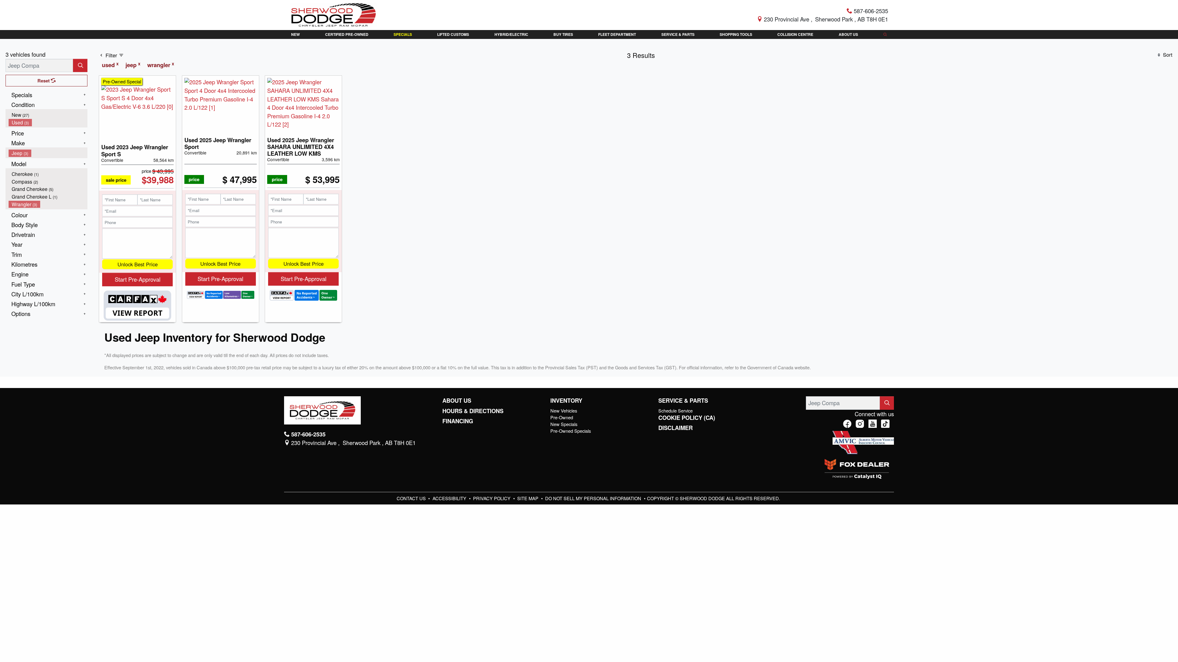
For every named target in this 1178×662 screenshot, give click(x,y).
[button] (296, 34)
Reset (44, 80)
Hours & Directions (472, 411)
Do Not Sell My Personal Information (593, 498)
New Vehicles (563, 410)
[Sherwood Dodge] (333, 14)
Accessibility (450, 498)
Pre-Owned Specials (570, 431)
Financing (457, 421)
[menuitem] (48, 115)
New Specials (563, 424)
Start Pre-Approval (137, 279)
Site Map (528, 498)
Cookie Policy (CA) (686, 418)
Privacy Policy (492, 498)
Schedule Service (675, 410)
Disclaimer (675, 428)
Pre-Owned (561, 417)
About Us (456, 401)
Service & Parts (683, 401)
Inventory (566, 401)
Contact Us (412, 498)
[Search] (80, 65)
